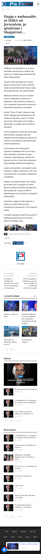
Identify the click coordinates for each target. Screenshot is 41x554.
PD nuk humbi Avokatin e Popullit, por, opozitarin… (24, 506)
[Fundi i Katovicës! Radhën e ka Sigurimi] (8, 447)
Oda (6, 532)
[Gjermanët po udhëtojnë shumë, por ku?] (11, 331)
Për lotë (33, 532)
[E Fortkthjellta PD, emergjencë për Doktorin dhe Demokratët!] (8, 403)
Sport (35, 537)
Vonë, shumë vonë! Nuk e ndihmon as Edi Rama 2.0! (24, 413)
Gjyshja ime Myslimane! (23, 476)
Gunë (20, 537)
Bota (5, 36)
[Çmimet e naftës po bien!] (11, 306)
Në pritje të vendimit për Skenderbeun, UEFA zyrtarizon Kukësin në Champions (11, 283)
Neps (28, 537)
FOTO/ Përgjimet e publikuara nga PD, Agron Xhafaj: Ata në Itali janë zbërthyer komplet (30, 283)
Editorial (20, 376)
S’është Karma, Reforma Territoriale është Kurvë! (20, 381)
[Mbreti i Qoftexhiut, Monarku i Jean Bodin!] (8, 497)
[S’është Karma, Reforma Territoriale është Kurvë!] (20, 374)
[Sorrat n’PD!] (8, 488)
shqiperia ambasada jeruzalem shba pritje (19, 234)
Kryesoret (11, 36)
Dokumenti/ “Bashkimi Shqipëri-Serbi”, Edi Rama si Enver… (25, 457)
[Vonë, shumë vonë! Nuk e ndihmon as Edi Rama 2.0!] (8, 414)
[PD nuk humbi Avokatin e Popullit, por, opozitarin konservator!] (8, 507)
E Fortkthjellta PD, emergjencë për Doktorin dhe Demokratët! (26, 402)
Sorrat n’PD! (19, 486)
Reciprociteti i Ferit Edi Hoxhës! (26, 389)
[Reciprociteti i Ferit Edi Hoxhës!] (8, 391)
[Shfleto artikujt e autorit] (20, 256)
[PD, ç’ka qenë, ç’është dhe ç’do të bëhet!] (8, 468)
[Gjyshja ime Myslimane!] (8, 478)
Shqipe (14, 532)
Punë (13, 537)
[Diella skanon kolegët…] (29, 331)
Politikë (23, 532)
